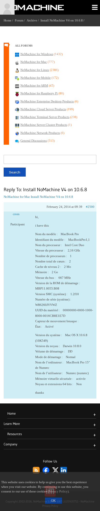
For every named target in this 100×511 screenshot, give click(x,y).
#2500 (90, 207)
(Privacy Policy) (58, 491)
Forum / (21, 20)
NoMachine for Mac (17, 197)
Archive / (34, 20)
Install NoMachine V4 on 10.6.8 (62, 20)
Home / (9, 20)
